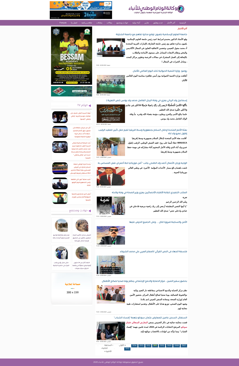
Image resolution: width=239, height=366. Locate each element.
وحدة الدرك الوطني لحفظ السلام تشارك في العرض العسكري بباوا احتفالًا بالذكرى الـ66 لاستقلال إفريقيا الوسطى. (80, 169)
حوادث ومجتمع (122, 23)
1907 (184, 346)
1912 (148, 346)
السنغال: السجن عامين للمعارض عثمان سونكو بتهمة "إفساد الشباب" (150, 318)
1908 (176, 346)
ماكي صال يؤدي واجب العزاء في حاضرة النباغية (61, 264)
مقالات (109, 23)
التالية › (104, 348)
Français (63, 23)
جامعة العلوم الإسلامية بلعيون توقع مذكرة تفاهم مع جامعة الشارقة (151, 34)
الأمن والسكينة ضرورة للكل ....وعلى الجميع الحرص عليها (158, 222)
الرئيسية (182, 23)
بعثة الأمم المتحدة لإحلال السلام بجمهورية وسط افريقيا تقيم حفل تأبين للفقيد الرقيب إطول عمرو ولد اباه (142, 132)
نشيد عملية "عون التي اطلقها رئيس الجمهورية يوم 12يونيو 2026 (80, 182)
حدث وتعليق (158, 23)
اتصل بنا (74, 23)
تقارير (146, 23)
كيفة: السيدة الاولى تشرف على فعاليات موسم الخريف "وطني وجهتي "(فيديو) (80, 116)
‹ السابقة (108, 345)
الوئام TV (82, 105)
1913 (141, 346)
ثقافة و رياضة (87, 23)
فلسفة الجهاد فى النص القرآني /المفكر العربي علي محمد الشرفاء (153, 252)
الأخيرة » (108, 352)
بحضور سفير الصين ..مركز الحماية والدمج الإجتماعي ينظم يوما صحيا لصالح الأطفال (144, 281)
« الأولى (122, 345)
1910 (162, 346)
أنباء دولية (136, 23)
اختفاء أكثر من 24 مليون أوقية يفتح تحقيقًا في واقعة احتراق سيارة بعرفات (82, 265)
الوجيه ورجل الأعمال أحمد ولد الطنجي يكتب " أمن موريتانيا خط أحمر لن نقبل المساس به (142, 163)
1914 (134, 346)
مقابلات (99, 23)
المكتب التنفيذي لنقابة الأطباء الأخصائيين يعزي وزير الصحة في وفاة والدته (149, 193)
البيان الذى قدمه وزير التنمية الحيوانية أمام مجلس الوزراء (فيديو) (81, 197)
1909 (169, 346)
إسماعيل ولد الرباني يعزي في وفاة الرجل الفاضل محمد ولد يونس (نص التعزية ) (146, 100)
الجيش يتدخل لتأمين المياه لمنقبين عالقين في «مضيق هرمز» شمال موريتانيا (82, 238)
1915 (127, 349)
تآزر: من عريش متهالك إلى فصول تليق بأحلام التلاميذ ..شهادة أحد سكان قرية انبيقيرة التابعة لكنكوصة (81, 132)
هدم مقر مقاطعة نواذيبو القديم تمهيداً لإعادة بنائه (61, 236)
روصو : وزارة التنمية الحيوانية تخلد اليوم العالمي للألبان (160, 71)
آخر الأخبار (171, 23)
